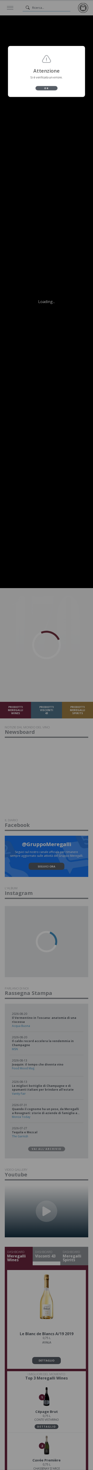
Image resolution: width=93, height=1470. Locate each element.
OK (46, 89)
